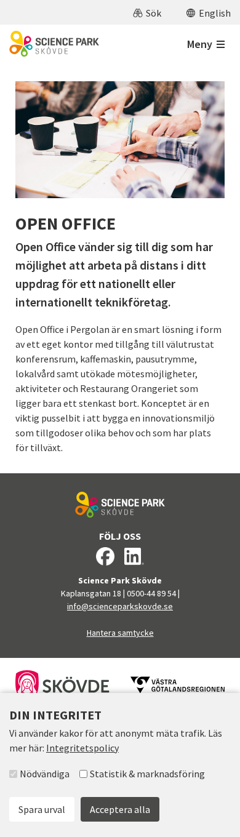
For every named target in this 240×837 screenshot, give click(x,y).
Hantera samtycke (120, 632)
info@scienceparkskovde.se (120, 606)
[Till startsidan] (54, 44)
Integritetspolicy (82, 748)
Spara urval (41, 809)
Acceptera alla (120, 809)
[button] (147, 12)
